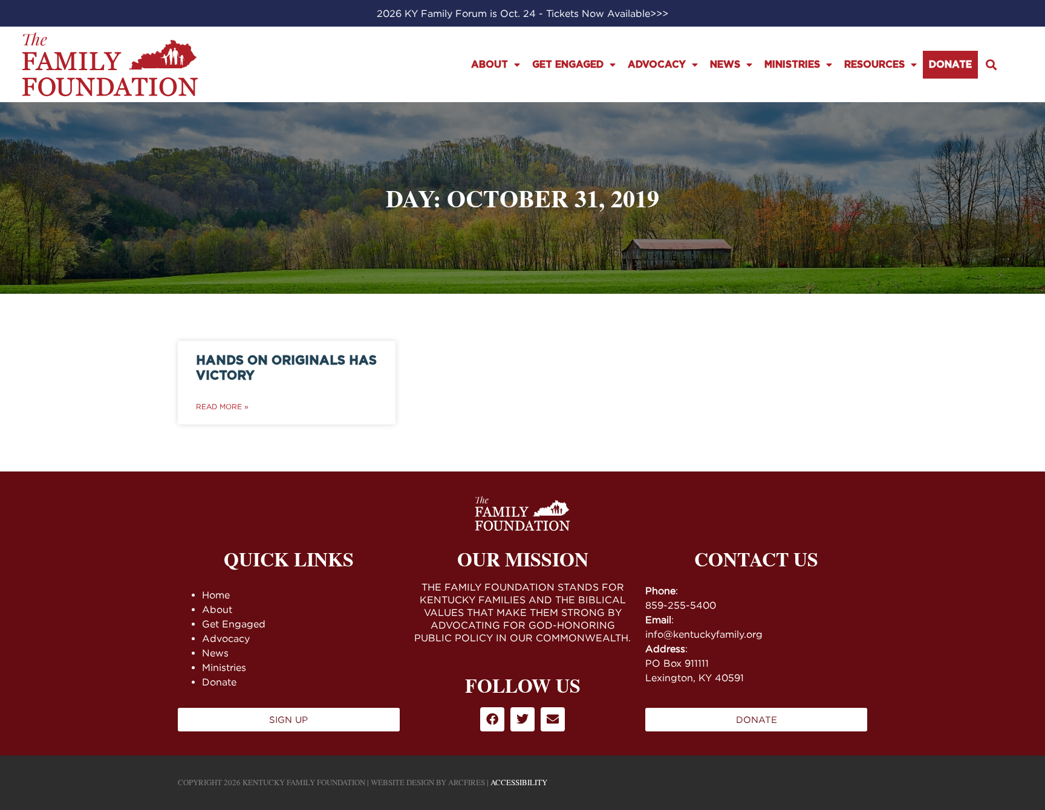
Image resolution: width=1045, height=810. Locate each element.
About (489, 65)
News (725, 65)
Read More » (222, 406)
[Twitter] (522, 719)
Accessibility (518, 782)
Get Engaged (568, 65)
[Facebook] (492, 719)
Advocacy (657, 65)
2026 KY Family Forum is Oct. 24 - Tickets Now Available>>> (522, 13)
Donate (950, 65)
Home (216, 594)
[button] (991, 64)
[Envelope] (553, 719)
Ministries (792, 65)
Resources (874, 65)
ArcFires (466, 782)
